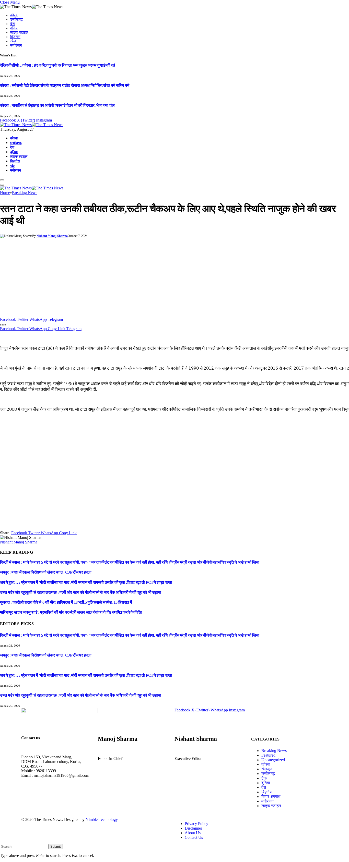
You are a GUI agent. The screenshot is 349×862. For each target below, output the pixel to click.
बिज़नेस (15, 37)
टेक (264, 778)
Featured (268, 755)
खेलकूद (266, 769)
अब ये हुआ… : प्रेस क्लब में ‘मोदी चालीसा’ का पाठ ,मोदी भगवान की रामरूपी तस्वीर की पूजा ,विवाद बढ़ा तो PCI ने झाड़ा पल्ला (86, 582)
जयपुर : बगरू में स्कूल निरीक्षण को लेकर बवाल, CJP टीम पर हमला (45, 572)
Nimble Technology (102, 819)
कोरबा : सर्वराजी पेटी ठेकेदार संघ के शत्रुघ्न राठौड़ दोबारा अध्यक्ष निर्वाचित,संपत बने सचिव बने (64, 85)
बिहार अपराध (270, 796)
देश (12, 24)
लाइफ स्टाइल (19, 32)
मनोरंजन (16, 45)
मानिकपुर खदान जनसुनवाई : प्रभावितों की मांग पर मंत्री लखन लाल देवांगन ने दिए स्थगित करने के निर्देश (71, 612)
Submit (55, 846)
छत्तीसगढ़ (16, 19)
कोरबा (14, 15)
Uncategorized (273, 760)
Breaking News (274, 750)
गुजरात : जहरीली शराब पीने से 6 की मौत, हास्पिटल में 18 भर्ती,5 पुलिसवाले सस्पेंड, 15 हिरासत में (66, 602)
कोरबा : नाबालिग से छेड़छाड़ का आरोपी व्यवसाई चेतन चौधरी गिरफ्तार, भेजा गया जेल (57, 105)
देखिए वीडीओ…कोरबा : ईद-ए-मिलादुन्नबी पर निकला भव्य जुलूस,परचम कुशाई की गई (57, 65)
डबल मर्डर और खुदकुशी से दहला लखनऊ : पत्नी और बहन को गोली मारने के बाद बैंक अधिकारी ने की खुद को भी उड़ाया (80, 592)
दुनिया (14, 28)
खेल (13, 41)
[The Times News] (31, 125)
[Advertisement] (174, 279)
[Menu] (2, 180)
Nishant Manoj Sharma (52, 236)
